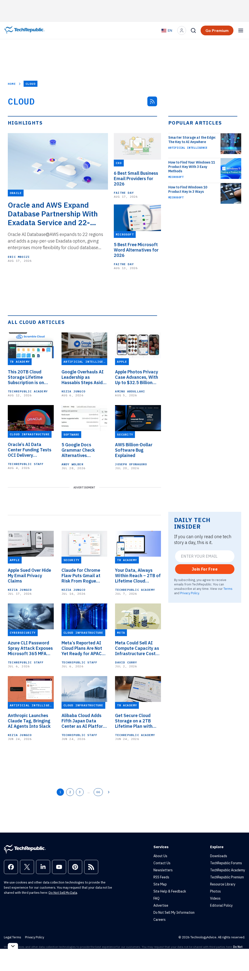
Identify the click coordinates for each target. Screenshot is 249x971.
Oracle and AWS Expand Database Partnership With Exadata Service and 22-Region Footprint (53, 214)
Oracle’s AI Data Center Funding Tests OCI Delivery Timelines (29, 450)
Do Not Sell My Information (174, 912)
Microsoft (176, 177)
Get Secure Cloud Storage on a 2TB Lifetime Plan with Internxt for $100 (133, 721)
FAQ (156, 898)
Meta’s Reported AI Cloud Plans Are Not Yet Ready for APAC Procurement (82, 648)
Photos (215, 891)
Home (12, 84)
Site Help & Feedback (169, 891)
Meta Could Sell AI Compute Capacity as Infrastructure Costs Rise (137, 648)
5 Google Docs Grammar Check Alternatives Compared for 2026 (82, 450)
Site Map (160, 884)
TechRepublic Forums (226, 863)
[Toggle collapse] (13, 946)
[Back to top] (239, 956)
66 (98, 792)
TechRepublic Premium (227, 877)
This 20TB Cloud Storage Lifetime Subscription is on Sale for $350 (26, 377)
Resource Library (222, 884)
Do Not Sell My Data (63, 893)
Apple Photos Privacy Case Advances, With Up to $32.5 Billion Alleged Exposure (136, 377)
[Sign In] (181, 30)
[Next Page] (109, 792)
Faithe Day (124, 192)
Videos (215, 898)
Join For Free (205, 569)
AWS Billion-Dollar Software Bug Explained (133, 450)
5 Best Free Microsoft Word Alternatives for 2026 (136, 250)
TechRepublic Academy (28, 391)
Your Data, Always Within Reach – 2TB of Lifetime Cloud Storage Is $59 (138, 576)
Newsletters (163, 870)
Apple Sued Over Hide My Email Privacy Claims (29, 576)
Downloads (218, 856)
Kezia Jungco (73, 391)
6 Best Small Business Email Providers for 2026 (136, 179)
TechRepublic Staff (26, 464)
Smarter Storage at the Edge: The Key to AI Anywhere (192, 139)
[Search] (193, 30)
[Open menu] (240, 30)
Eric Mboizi (19, 257)
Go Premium (217, 30)
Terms (227, 589)
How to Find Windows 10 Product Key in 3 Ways (187, 189)
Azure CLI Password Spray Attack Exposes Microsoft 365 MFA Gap (30, 648)
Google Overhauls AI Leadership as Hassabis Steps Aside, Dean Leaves (84, 377)
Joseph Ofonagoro (131, 464)
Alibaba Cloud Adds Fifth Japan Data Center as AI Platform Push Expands (84, 721)
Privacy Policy (189, 593)
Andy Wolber (72, 464)
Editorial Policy (221, 905)
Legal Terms (12, 937)
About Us (160, 856)
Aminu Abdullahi (130, 391)
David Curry (126, 662)
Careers (159, 919)
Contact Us (161, 863)
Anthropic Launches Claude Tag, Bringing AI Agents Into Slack (29, 721)
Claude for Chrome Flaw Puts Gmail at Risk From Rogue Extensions (81, 576)
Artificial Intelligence (187, 147)
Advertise (160, 905)
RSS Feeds (161, 877)
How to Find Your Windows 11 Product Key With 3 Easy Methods (191, 166)
